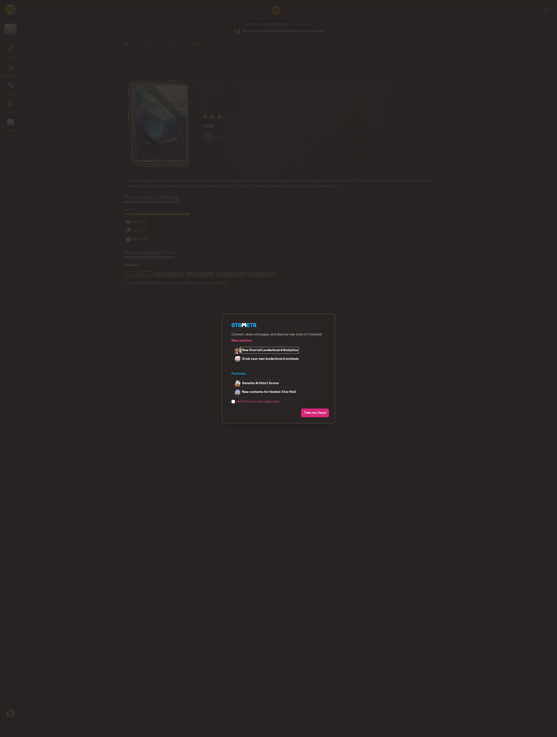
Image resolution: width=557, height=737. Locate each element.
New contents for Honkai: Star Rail (269, 391)
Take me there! (315, 412)
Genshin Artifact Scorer (260, 383)
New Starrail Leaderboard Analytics (270, 350)
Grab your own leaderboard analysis (270, 358)
